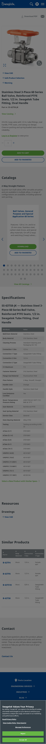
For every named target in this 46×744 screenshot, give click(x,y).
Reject (23, 734)
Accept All (23, 740)
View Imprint (21, 723)
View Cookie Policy (9, 723)
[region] (23, 722)
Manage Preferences (23, 727)
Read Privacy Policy (9, 719)
